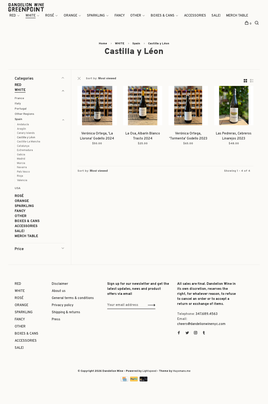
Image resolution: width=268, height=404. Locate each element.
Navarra (22, 167)
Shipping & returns (66, 312)
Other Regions (24, 114)
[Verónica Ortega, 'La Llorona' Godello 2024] (97, 106)
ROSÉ (49, 16)
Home (103, 43)
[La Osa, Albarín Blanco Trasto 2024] (142, 106)
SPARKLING (96, 16)
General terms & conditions (73, 298)
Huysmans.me (182, 371)
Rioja (20, 176)
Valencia (22, 180)
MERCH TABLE (237, 16)
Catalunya (23, 146)
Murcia (21, 163)
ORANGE (70, 16)
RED (12, 16)
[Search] (257, 24)
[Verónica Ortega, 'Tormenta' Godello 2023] (188, 106)
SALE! (216, 16)
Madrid (21, 159)
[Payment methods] (125, 380)
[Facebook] (178, 333)
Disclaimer (60, 284)
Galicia (21, 154)
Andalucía (23, 124)
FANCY (120, 16)
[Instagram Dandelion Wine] (195, 333)
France (19, 98)
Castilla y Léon (158, 43)
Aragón (21, 129)
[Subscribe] (150, 305)
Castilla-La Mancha (28, 141)
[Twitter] (187, 333)
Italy (18, 103)
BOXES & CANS (162, 16)
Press (56, 319)
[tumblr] (204, 333)
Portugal (21, 109)
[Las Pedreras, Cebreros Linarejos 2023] (234, 106)
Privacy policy (62, 305)
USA (18, 188)
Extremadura (25, 150)
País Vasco (23, 172)
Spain (136, 43)
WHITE (31, 16)
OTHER (135, 16)
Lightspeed (149, 371)
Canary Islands (26, 133)
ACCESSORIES (195, 16)
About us (59, 291)
